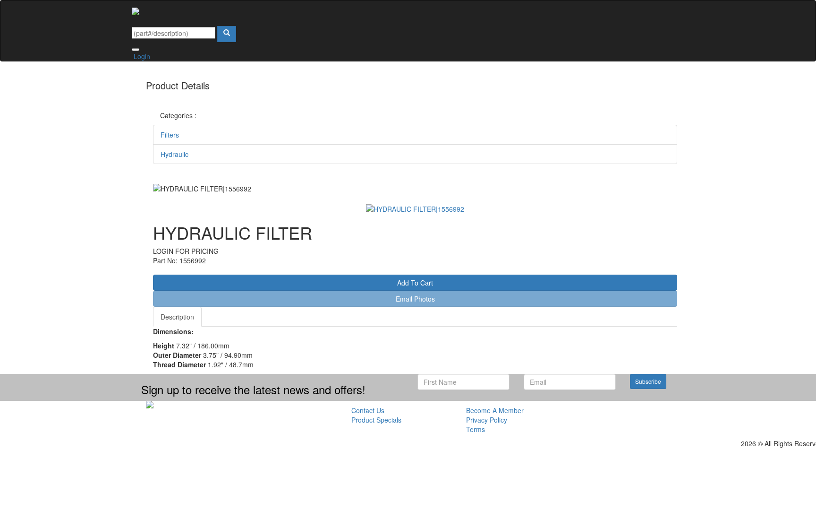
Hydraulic (174, 154)
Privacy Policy (486, 419)
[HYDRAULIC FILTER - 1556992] (415, 207)
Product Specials (376, 419)
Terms (475, 429)
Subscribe (648, 381)
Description (177, 316)
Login (141, 56)
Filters (170, 134)
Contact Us (367, 410)
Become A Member (495, 410)
